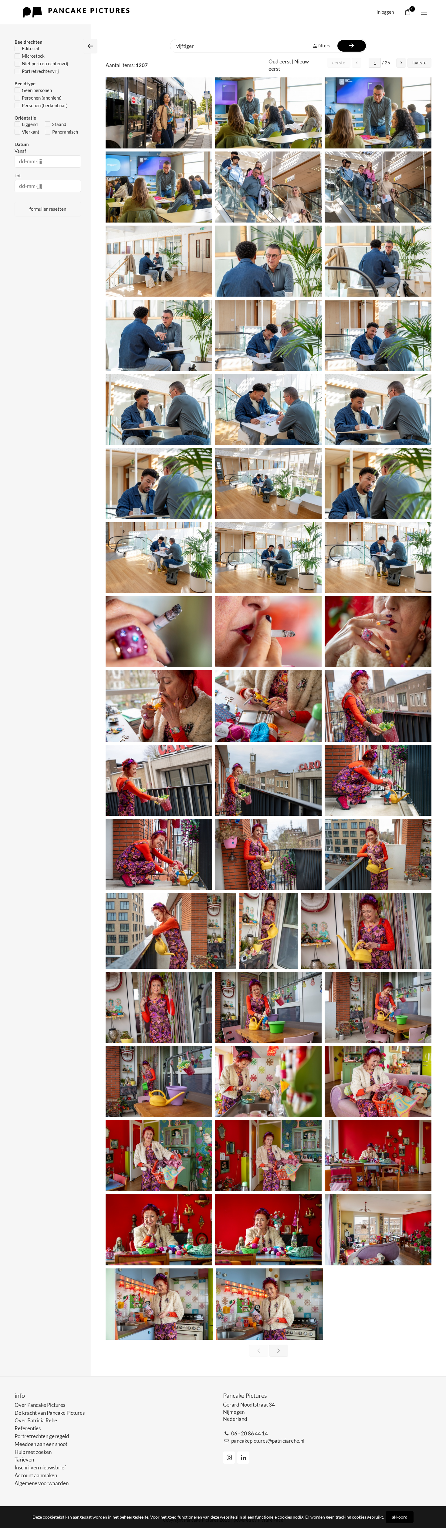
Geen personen (37, 90)
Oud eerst (280, 61)
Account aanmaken (36, 1475)
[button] (401, 63)
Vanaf (20, 151)
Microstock (33, 56)
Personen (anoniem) (42, 97)
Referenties (28, 1428)
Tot (18, 175)
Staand (59, 124)
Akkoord (399, 1516)
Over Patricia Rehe (36, 1420)
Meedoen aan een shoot (41, 1444)
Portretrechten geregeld (42, 1436)
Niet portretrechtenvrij (45, 63)
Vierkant (30, 131)
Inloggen (385, 12)
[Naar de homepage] (78, 12)
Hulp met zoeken (33, 1452)
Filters (324, 45)
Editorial (30, 48)
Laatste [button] (419, 62)
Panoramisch (65, 131)
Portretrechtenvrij (40, 71)
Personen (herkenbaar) (45, 105)
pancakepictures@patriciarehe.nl (267, 1441)
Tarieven (24, 1459)
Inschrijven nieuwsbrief (40, 1467)
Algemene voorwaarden (42, 1483)
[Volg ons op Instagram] (229, 1457)
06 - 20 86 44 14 (249, 1433)
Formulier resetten (47, 209)
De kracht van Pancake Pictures (50, 1413)
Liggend (30, 124)
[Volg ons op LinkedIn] (243, 1457)
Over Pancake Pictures (40, 1405)
